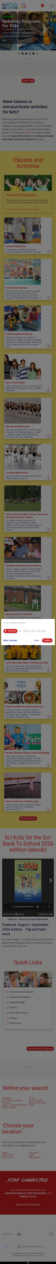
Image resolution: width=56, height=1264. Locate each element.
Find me (12, 631)
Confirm (47, 640)
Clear (36, 640)
